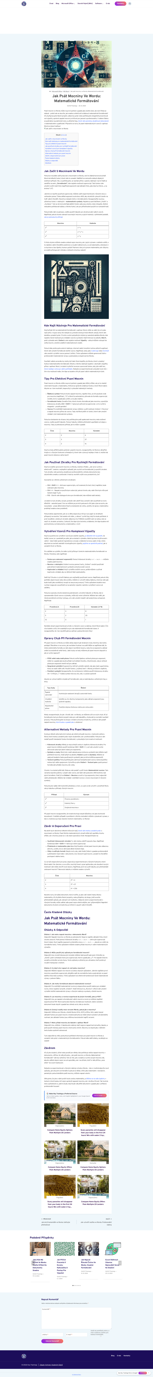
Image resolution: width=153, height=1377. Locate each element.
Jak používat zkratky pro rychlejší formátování (61, 146)
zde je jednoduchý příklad (53, 217)
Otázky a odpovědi (51, 161)
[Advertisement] (76, 20)
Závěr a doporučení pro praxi (55, 156)
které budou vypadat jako (65, 722)
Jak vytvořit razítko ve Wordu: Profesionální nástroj (96, 1222)
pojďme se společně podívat (93, 544)
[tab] (74, 1285)
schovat (63, 135)
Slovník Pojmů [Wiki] (85, 4)
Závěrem (48, 163)
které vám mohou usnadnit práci (89, 831)
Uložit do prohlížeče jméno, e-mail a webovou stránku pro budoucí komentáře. (100, 1332)
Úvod (51, 4)
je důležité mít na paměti (94, 536)
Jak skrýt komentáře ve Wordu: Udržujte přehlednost (55, 1222)
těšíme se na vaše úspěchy (95, 1079)
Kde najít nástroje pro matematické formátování (61, 141)
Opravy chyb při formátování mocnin (57, 151)
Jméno (45, 1335)
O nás (108, 4)
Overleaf (106, 351)
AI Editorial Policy (76, 1374)
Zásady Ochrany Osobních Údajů (51, 1365)
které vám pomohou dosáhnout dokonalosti (93, 121)
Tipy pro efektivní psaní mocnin (55, 144)
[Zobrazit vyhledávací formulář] (129, 3)
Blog (57, 4)
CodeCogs (94, 351)
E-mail (69, 1335)
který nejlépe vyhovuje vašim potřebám (58, 369)
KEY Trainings (73, 106)
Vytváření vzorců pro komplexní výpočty (59, 149)
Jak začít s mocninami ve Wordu (56, 139)
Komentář (46, 1309)
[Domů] (50, 91)
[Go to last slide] (33, 1263)
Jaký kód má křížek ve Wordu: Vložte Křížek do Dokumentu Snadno (40, 1265)
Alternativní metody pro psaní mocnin (58, 154)
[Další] (120, 1263)
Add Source (143, 1373)
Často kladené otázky (52, 158)
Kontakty (120, 4)
